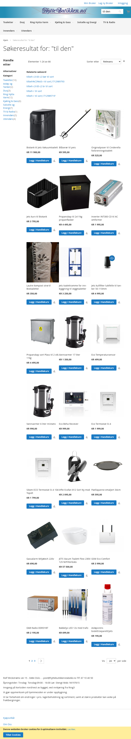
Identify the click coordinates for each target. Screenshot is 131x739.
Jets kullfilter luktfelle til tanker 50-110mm (106, 287)
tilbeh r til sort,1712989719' (41, 95)
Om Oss (7, 724)
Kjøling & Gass (12, 101)
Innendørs (10, 115)
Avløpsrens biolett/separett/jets (102, 629)
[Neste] (41, 661)
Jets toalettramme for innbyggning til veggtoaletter (73, 287)
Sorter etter (93, 61)
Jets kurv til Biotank (37, 216)
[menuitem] (8, 22)
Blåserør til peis (67, 147)
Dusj (7, 90)
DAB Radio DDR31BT (37, 627)
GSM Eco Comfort (100, 558)
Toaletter (9, 80)
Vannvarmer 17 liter (69, 354)
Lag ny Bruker (105, 3)
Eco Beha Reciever (68, 423)
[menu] (65, 26)
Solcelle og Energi (9, 106)
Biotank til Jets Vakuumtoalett (42, 147)
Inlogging (123, 3)
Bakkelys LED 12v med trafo (73, 627)
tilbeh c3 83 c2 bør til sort (40, 76)
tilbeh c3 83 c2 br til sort (40, 86)
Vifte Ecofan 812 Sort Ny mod (74, 489)
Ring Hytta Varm (8, 96)
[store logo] (48, 11)
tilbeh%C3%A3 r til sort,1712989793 (45, 81)
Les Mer (71, 729)
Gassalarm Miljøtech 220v (40, 558)
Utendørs (9, 118)
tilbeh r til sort (34, 91)
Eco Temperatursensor (103, 354)
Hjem (5, 40)
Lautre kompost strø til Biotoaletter (39, 287)
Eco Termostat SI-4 (101, 423)
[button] (54, 160)
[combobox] (112, 11)
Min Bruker (90, 3)
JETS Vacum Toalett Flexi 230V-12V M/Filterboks (75, 560)
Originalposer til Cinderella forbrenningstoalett (105, 149)
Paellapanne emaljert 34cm (106, 489)
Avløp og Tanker (8, 85)
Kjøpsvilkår (9, 717)
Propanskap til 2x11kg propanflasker (70, 218)
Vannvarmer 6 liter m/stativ (41, 423)
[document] (65, 732)
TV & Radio (10, 111)
